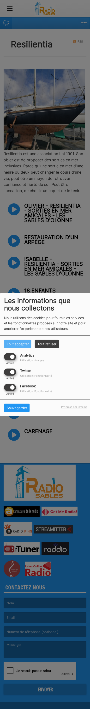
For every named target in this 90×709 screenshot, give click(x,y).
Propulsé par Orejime (74, 407)
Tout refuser (46, 344)
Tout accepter (18, 344)
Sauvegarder (17, 408)
